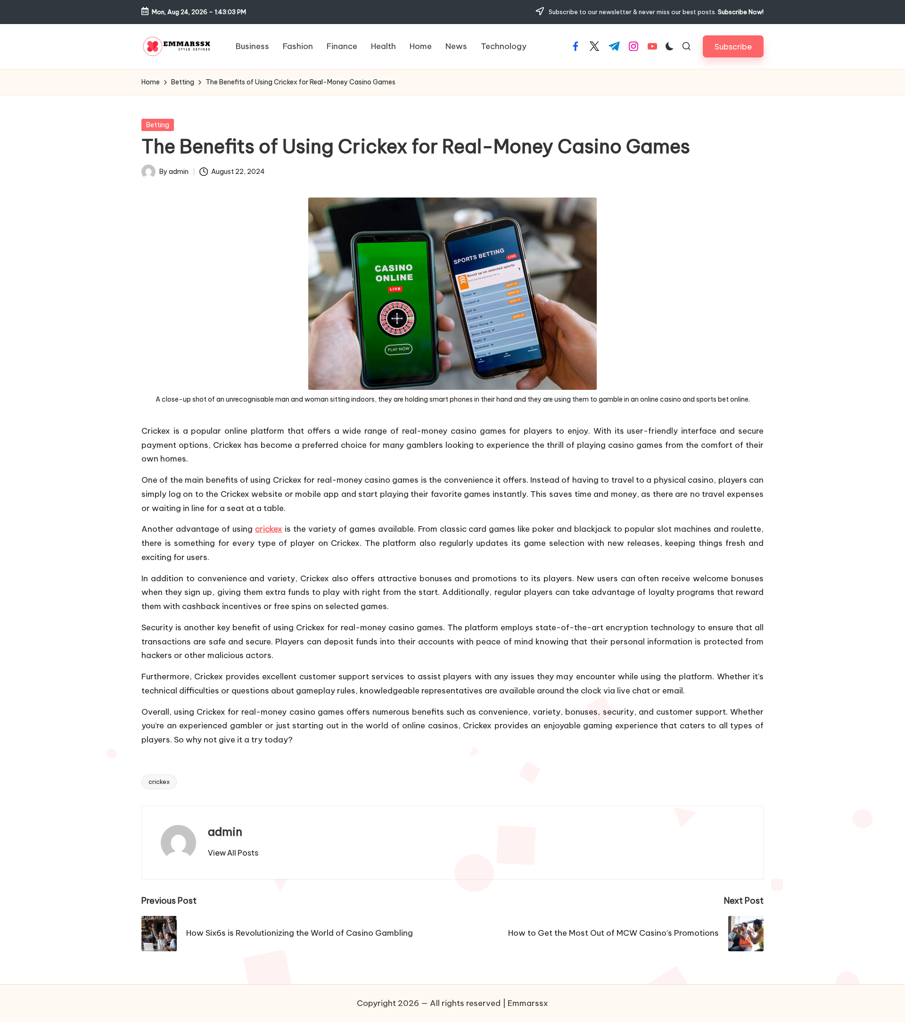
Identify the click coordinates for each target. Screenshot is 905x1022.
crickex (268, 529)
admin (225, 831)
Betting (157, 125)
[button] (733, 46)
